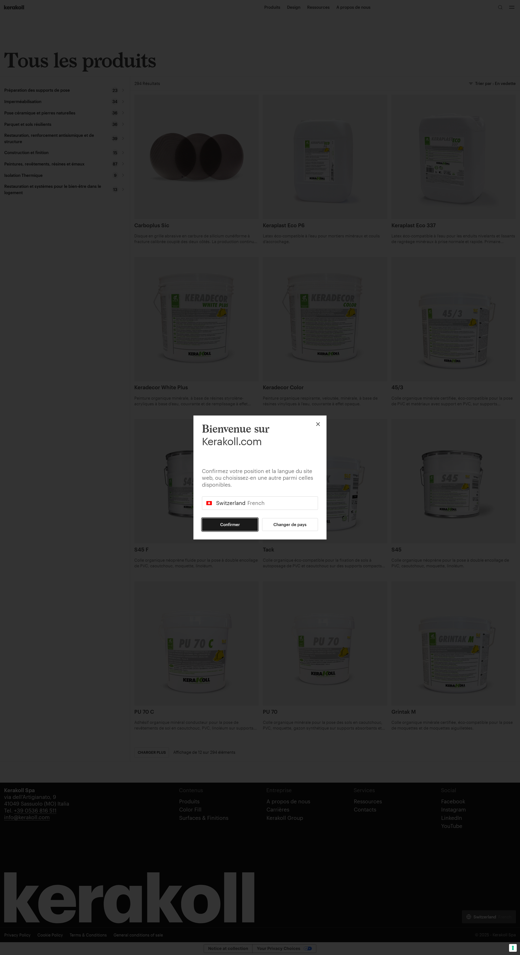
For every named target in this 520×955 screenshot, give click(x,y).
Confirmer (230, 524)
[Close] (318, 424)
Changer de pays (290, 524)
